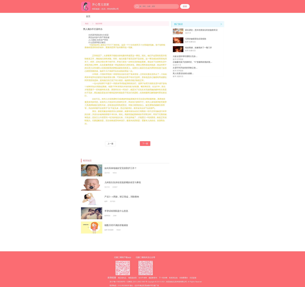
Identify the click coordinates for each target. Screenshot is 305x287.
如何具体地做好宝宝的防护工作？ (120, 168)
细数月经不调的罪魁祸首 (116, 225)
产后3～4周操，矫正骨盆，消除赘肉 (121, 196)
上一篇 (110, 143)
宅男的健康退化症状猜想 (195, 39)
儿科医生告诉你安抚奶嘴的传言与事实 (122, 182)
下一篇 (145, 143)
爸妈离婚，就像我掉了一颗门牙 (198, 48)
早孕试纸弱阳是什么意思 (116, 211)
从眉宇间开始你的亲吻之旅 (184, 68)
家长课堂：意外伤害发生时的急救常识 (201, 30)
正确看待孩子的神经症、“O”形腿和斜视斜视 (191, 62)
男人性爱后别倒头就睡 (182, 73)
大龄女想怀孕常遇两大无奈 (184, 56)
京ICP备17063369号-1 (118, 282)
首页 (88, 16)
